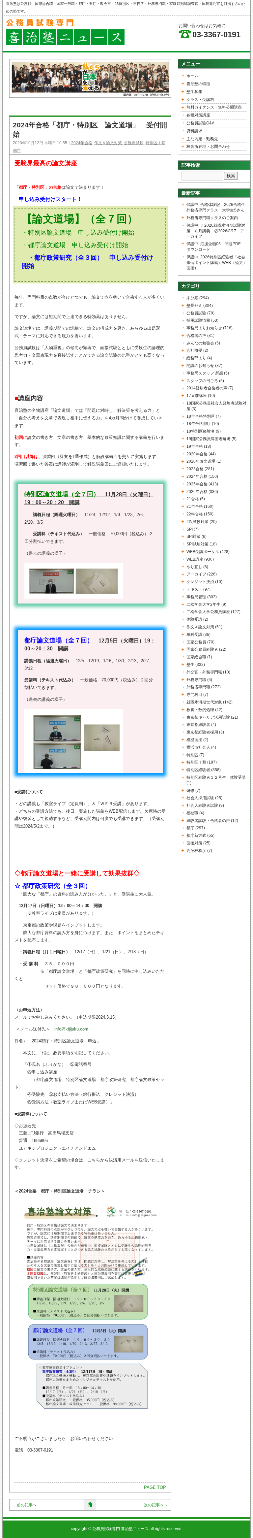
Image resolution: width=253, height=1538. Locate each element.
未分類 (192, 298)
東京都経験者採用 (202, 732)
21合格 (192, 499)
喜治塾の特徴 (198, 84)
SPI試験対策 (197, 544)
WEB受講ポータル (202, 551)
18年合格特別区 (200, 416)
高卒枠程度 (196, 850)
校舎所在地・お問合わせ (208, 146)
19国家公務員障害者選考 (208, 439)
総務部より (196, 358)
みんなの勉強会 (200, 343)
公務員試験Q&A (200, 123)
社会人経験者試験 (202, 805)
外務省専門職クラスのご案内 (212, 217)
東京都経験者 (198, 724)
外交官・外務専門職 (204, 672)
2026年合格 (197, 491)
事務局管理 (196, 597)
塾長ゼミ (194, 305)
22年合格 (194, 514)
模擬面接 (194, 739)
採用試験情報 (198, 320)
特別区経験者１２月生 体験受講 (216, 777)
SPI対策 (193, 536)
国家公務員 (196, 642)
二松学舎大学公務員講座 (208, 611)
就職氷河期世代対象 (204, 702)
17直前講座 (196, 395)
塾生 (190, 664)
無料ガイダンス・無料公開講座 (214, 107)
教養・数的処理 (200, 709)
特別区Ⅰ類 (155, 143)
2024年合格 (81, 143)
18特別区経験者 (200, 431)
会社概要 (194, 350)
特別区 (192, 755)
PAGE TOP (155, 1487)
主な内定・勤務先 (202, 139)
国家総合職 (196, 657)
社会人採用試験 (200, 798)
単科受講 (194, 634)
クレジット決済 (200, 581)
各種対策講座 (198, 115)
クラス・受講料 (200, 99)
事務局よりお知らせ (204, 328)
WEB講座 (194, 559)
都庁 (17, 150)
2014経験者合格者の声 (206, 388)
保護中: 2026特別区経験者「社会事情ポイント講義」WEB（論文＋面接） (216, 263)
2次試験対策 (197, 521)
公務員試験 (134, 143)
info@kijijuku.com (71, 1029)
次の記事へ (156, 1505)
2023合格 (195, 469)
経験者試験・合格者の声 (208, 820)
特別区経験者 (198, 770)
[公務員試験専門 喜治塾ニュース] (65, 43)
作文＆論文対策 (108, 143)
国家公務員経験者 (202, 649)
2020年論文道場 (200, 461)
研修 (190, 790)
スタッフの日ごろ (202, 380)
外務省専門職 (198, 687)
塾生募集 (194, 91)
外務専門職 (196, 679)
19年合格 (194, 446)
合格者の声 (196, 335)
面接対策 (194, 843)
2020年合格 (197, 454)
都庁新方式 (196, 835)
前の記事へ (25, 1505)
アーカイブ (196, 574)
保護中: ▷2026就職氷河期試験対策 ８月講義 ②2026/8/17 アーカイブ (215, 231)
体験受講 (194, 619)
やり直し (194, 567)
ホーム (192, 76)
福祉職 (192, 813)
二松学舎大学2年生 (203, 604)
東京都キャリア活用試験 (208, 717)
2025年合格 (197, 484)
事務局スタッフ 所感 (204, 373)
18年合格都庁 (198, 423)
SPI (189, 529)
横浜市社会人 (198, 747)
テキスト (194, 589)
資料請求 (194, 131)
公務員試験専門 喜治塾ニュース (120, 1528)
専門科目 (194, 694)
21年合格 (194, 506)
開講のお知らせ (200, 365)
